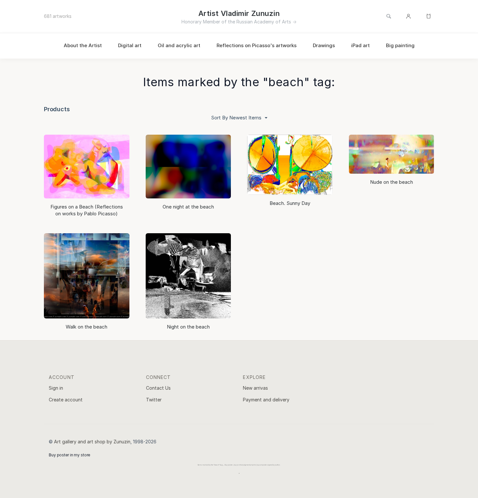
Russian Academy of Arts (263, 21)
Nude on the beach (391, 182)
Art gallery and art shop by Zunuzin (92, 441)
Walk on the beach (86, 327)
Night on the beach (188, 327)
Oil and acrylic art (179, 45)
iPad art (360, 45)
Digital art (129, 45)
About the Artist (83, 45)
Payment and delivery (266, 399)
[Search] (388, 16)
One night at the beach (188, 207)
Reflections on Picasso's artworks (257, 45)
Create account (66, 399)
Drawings (324, 45)
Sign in (56, 388)
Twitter (154, 399)
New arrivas (255, 388)
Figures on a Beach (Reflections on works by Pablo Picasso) (86, 210)
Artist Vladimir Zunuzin (239, 13)
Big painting (400, 45)
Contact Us (158, 388)
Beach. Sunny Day (290, 203)
